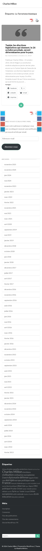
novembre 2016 (10, 295)
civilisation (8, 474)
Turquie (27, 491)
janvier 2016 (8, 344)
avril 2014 (8, 442)
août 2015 (8, 371)
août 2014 (8, 425)
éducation (6, 496)
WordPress (30, 546)
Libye (19, 486)
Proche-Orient (16, 489)
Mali (23, 486)
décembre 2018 (10, 246)
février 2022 (8, 202)
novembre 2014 (10, 409)
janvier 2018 (8, 262)
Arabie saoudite (13, 469)
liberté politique (12, 486)
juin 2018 (7, 257)
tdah (17, 491)
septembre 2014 (10, 420)
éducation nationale (18, 497)
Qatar (24, 489)
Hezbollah (33, 483)
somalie (10, 491)
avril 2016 (8, 327)
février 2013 (8, 452)
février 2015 (8, 393)
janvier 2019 (8, 240)
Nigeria (31, 486)
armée (22, 469)
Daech (5, 477)
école (36, 494)
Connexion (6, 512)
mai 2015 (7, 382)
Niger (26, 486)
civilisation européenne (24, 475)
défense (24, 477)
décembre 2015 (10, 349)
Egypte (31, 478)
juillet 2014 (8, 431)
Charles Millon (12, 472)
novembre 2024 (10, 170)
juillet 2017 (8, 273)
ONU (35, 486)
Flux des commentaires (10, 519)
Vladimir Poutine (28, 494)
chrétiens (27, 472)
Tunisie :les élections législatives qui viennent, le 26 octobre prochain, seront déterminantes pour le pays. (20, 49)
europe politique (22, 480)
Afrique (4, 469)
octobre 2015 (9, 360)
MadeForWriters (22, 548)
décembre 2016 (10, 289)
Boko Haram (28, 469)
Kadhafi (4, 486)
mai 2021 (7, 213)
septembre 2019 (10, 230)
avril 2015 (8, 387)
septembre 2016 (10, 300)
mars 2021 (8, 219)
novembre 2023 (10, 186)
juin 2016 (7, 316)
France (6, 483)
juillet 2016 (8, 311)
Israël (38, 483)
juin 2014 (7, 436)
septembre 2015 (10, 365)
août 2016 (8, 306)
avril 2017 (8, 278)
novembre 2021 (10, 208)
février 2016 (8, 338)
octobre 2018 (9, 251)
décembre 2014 (10, 403)
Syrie (14, 491)
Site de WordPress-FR (10, 523)
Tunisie (21, 491)
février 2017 (8, 284)
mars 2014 (8, 447)
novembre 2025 (10, 164)
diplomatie (13, 477)
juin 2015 (7, 376)
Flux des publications (9, 516)
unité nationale (18, 494)
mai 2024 (7, 181)
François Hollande (17, 483)
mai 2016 (7, 322)
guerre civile (26, 483)
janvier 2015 (8, 398)
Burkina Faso (36, 469)
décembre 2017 (10, 268)
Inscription (6, 509)
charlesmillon (12, 56)
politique (6, 488)
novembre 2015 (10, 355)
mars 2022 (8, 197)
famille (32, 480)
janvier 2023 (8, 192)
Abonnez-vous (11, 147)
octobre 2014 (9, 414)
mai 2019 (7, 235)
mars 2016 (8, 333)
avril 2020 (8, 224)
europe (10, 480)
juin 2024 (7, 175)
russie (29, 489)
